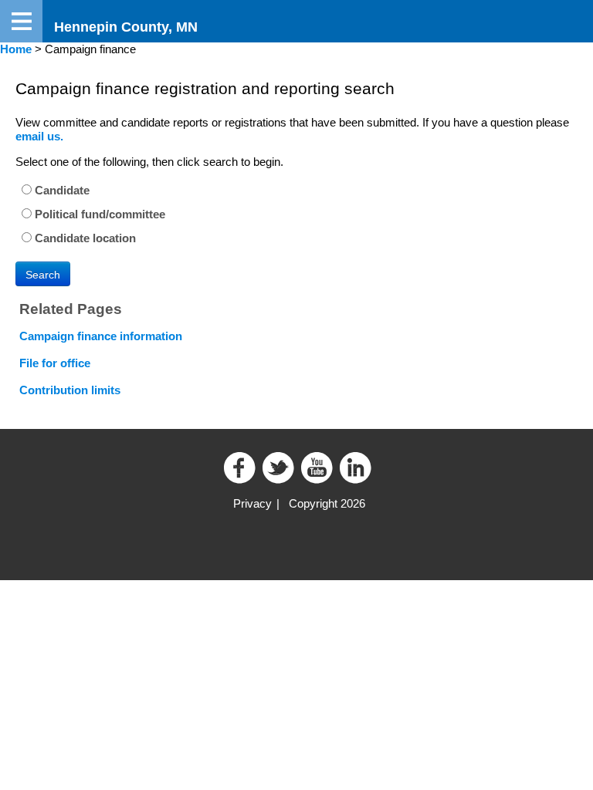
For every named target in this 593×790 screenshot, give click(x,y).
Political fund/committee (98, 214)
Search (42, 274)
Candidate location (84, 238)
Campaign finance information (100, 336)
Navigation (21, 21)
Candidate (61, 190)
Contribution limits (69, 390)
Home (16, 49)
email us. (39, 136)
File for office (54, 363)
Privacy (252, 503)
